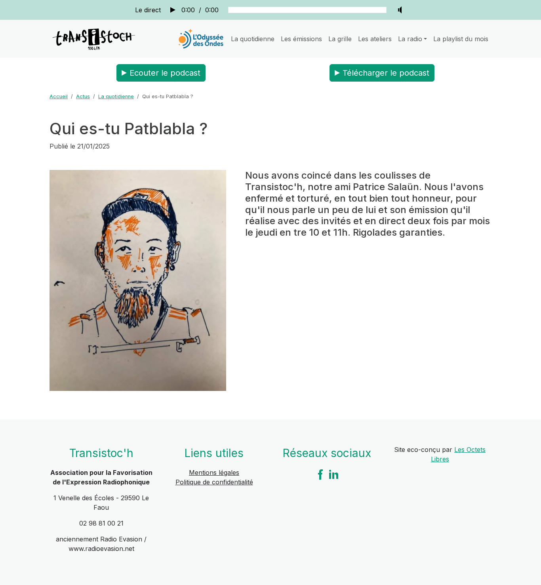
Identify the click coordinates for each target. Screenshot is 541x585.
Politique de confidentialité (214, 482)
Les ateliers (375, 39)
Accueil (59, 96)
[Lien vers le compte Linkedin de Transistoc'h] (334, 474)
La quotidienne (252, 39)
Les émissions (301, 39)
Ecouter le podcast (165, 73)
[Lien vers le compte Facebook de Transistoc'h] (320, 474)
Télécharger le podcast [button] (386, 73)
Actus (83, 96)
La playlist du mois (460, 39)
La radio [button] (410, 39)
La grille (340, 39)
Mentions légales (214, 472)
